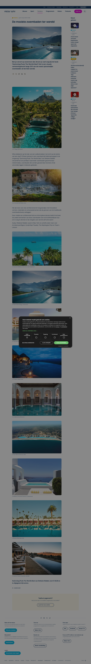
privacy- (57, 326)
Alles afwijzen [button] (46, 342)
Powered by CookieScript (63, 346)
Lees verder (25, 328)
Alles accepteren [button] (61, 342)
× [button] (69, 317)
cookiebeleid (64, 326)
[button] (45, 330)
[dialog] (45, 332)
